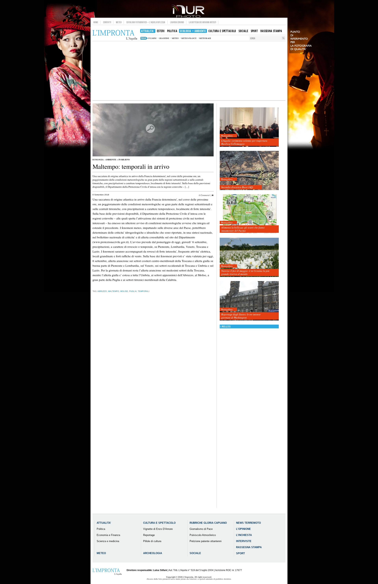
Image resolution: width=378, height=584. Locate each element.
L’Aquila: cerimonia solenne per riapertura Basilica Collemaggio (244, 142)
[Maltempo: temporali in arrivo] (153, 155)
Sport (240, 553)
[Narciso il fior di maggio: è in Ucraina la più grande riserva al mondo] (249, 257)
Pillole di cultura (152, 541)
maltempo (113, 291)
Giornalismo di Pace (201, 528)
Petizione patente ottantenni (205, 541)
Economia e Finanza (108, 535)
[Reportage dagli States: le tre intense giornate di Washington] (249, 301)
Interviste (243, 541)
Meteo (119, 22)
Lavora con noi (177, 22)
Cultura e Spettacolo (159, 522)
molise (124, 291)
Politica (101, 528)
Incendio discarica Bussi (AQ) (237, 187)
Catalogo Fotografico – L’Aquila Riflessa (145, 22)
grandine (164, 38)
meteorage (205, 38)
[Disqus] (153, 357)
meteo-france (188, 38)
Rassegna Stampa (249, 547)
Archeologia (152, 553)
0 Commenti (204, 195)
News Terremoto (248, 522)
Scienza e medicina (108, 541)
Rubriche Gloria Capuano (208, 522)
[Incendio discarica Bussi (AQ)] (249, 170)
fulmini (152, 38)
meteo (175, 38)
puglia (133, 291)
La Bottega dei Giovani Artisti (202, 22)
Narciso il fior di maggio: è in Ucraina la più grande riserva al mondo (245, 272)
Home (95, 22)
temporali (143, 291)
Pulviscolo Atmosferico (203, 535)
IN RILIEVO (124, 159)
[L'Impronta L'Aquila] (115, 35)
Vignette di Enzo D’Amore (158, 528)
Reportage (149, 535)
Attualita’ (104, 522)
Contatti (107, 22)
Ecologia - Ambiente (104, 159)
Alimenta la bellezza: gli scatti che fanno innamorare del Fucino (243, 229)
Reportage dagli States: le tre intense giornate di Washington (241, 316)
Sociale (195, 553)
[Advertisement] (189, 70)
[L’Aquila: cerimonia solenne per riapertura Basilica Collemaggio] (249, 127)
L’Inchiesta (244, 535)
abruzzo (102, 291)
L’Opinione (243, 528)
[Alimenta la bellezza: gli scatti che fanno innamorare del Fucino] (249, 214)
